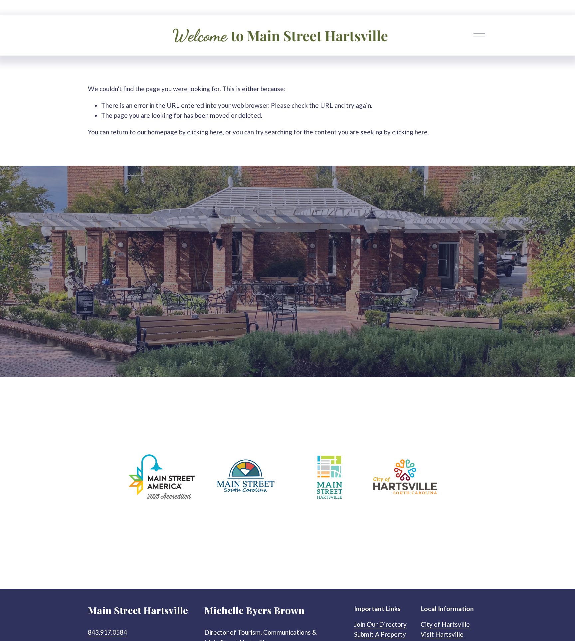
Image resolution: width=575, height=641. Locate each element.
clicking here (205, 132)
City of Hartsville (445, 624)
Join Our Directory (380, 624)
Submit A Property (380, 634)
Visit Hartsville (442, 634)
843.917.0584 (107, 632)
